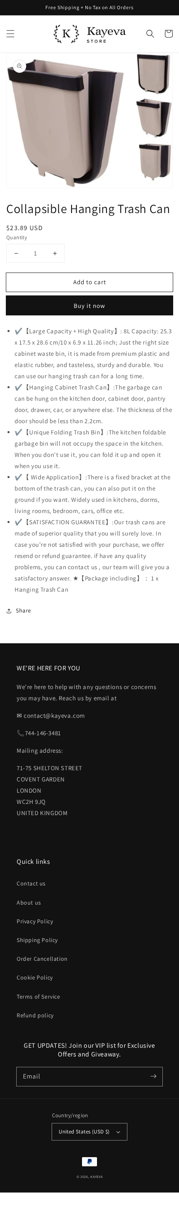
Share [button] (23, 610)
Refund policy (35, 1015)
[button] (10, 34)
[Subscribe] (153, 1076)
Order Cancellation (42, 958)
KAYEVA (96, 1176)
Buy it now (89, 306)
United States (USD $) (84, 1131)
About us (29, 902)
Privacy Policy (35, 921)
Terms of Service (38, 996)
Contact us (31, 883)
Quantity (16, 237)
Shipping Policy (37, 940)
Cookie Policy (35, 977)
